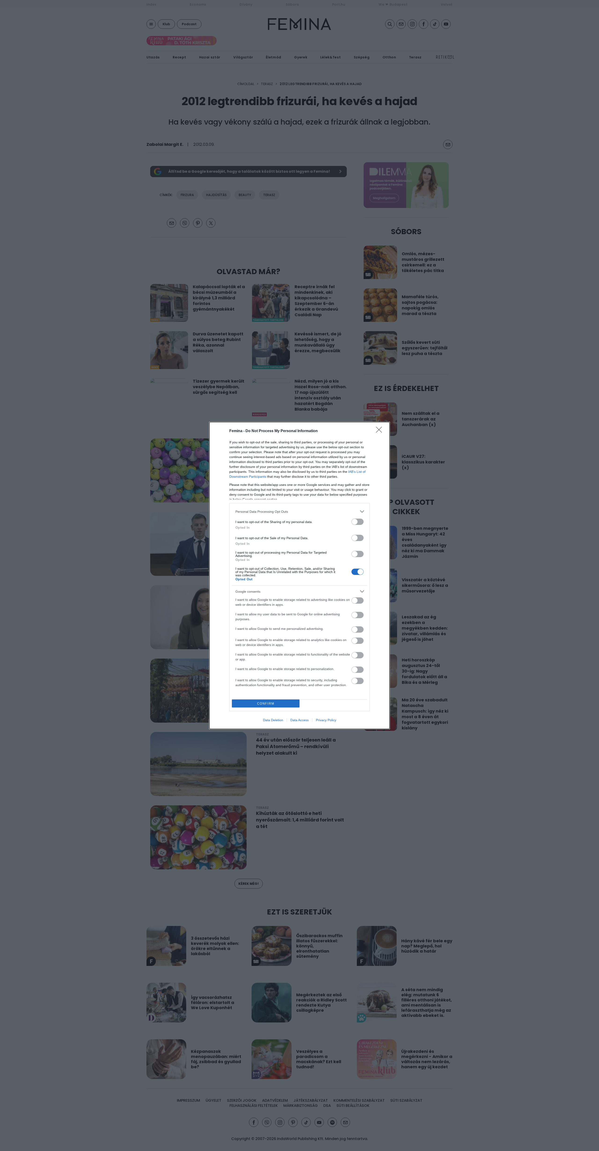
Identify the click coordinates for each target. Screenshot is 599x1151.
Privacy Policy (326, 720)
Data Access (299, 720)
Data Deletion (273, 720)
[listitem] (299, 511)
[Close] (380, 431)
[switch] (357, 522)
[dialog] (299, 575)
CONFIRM (265, 703)
